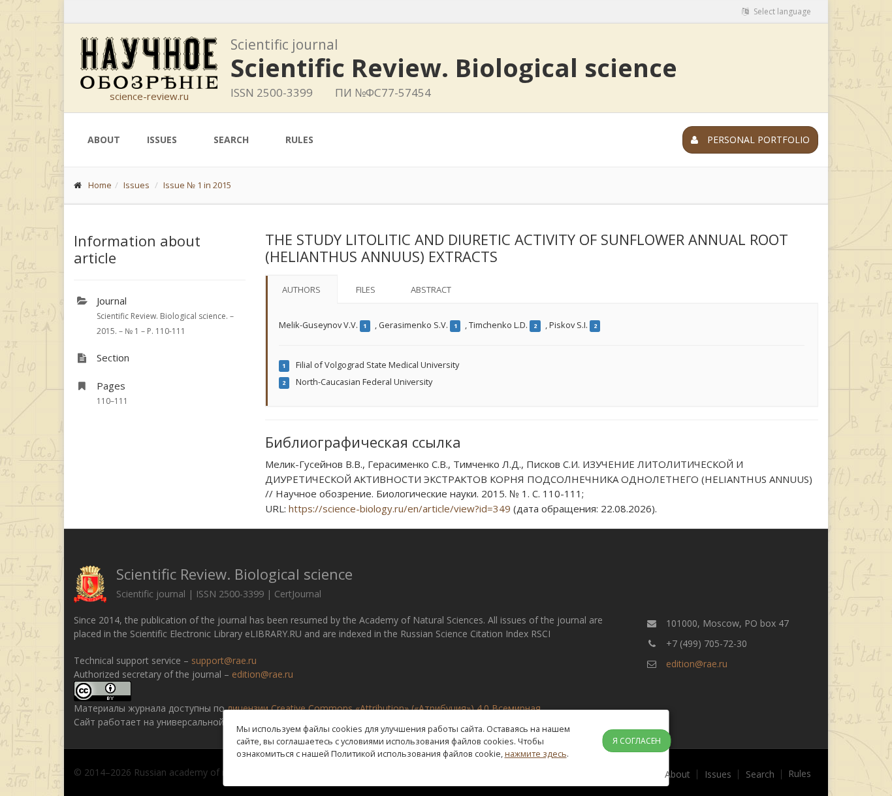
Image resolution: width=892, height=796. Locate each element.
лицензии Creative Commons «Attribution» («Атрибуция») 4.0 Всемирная (384, 708)
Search (231, 139)
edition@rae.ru (262, 674)
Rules (299, 139)
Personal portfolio (757, 139)
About (104, 139)
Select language (781, 11)
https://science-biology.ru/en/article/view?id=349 (400, 508)
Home (100, 185)
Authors (301, 289)
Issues (162, 139)
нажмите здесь (536, 753)
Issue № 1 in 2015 (197, 185)
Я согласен (637, 740)
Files (365, 289)
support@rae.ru (224, 660)
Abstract (431, 289)
